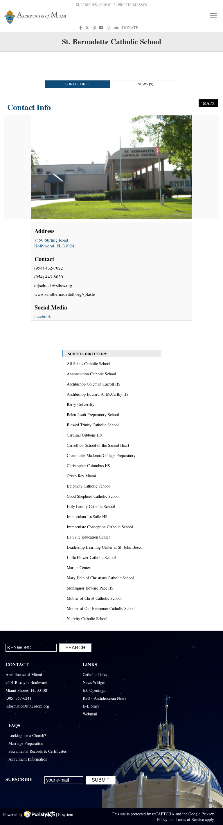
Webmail (90, 714)
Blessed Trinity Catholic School (93, 425)
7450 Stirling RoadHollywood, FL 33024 (54, 243)
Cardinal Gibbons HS (84, 435)
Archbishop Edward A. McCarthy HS (98, 394)
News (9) (145, 84)
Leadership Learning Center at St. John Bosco (104, 547)
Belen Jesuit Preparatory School (93, 414)
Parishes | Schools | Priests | (106, 5)
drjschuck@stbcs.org (53, 285)
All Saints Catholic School (88, 363)
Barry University (80, 404)
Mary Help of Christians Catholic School (100, 578)
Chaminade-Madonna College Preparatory (101, 455)
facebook (42, 316)
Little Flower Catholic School (91, 557)
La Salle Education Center (88, 537)
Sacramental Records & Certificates (37, 751)
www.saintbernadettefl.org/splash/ (64, 294)
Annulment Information (27, 759)
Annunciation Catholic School (91, 374)
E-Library (91, 706)
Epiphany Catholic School (88, 486)
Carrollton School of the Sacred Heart (98, 445)
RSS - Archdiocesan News (104, 698)
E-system (65, 814)
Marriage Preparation (25, 743)
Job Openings (94, 690)
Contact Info (77, 84)
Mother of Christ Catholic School (94, 598)
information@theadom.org (27, 706)
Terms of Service (190, 819)
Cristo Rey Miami (81, 476)
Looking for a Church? (27, 735)
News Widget (94, 682)
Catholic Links (95, 674)
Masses (140, 5)
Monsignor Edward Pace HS (90, 588)
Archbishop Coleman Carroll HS (94, 384)
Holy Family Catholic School (91, 506)
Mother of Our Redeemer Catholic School (101, 608)
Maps (208, 103)
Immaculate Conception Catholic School (100, 527)
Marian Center (78, 567)
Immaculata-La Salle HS (87, 516)
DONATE (130, 27)
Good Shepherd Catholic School (93, 496)
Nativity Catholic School (87, 618)
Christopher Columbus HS (88, 465)
